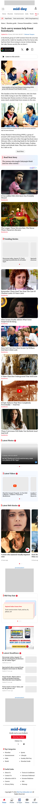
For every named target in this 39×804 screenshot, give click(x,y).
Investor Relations (27, 778)
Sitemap (24, 784)
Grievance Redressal (28, 775)
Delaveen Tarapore (29, 34)
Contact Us (8, 775)
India (6, 758)
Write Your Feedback (18, 737)
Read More (20, 151)
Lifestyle (23, 755)
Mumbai (7, 752)
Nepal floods (8, 18)
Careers (7, 781)
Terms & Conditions (28, 772)
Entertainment (9, 755)
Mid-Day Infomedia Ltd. (24, 792)
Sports (23, 752)
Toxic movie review (18, 18)
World (7, 761)
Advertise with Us (10, 778)
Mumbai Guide (25, 761)
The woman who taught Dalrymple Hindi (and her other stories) (17, 162)
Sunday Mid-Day (26, 758)
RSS (23, 781)
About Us (8, 772)
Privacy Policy (9, 784)
